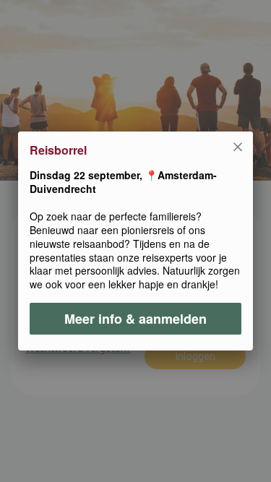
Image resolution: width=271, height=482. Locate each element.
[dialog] (135, 241)
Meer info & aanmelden (135, 318)
